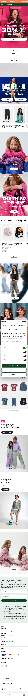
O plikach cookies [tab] (22, 325)
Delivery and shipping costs (8, 631)
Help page (3, 628)
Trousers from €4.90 (23, 1)
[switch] (25, 352)
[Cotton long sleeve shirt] (23, 402)
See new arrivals (7, 432)
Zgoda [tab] (4, 325)
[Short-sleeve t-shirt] (4, 388)
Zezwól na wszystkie (14, 365)
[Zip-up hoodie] (23, 388)
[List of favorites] (19, 695)
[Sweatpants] (14, 402)
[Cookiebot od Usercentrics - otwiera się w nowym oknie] (21, 321)
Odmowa (14, 374)
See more (5, 489)
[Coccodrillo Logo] (6, 4)
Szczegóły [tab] (13, 325)
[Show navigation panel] (3, 695)
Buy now (14, 39)
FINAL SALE (3, 1)
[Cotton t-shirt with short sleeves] (4, 402)
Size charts (4, 638)
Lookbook (20, 99)
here (9, 620)
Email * (4, 591)
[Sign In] (14, 695)
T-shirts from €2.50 (13, 1)
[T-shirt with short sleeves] (14, 388)
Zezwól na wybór (14, 370)
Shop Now (14, 256)
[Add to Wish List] (11, 108)
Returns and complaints (7, 635)
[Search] (8, 695)
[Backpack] (7, 232)
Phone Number (6, 596)
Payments (3, 633)
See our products (14, 412)
